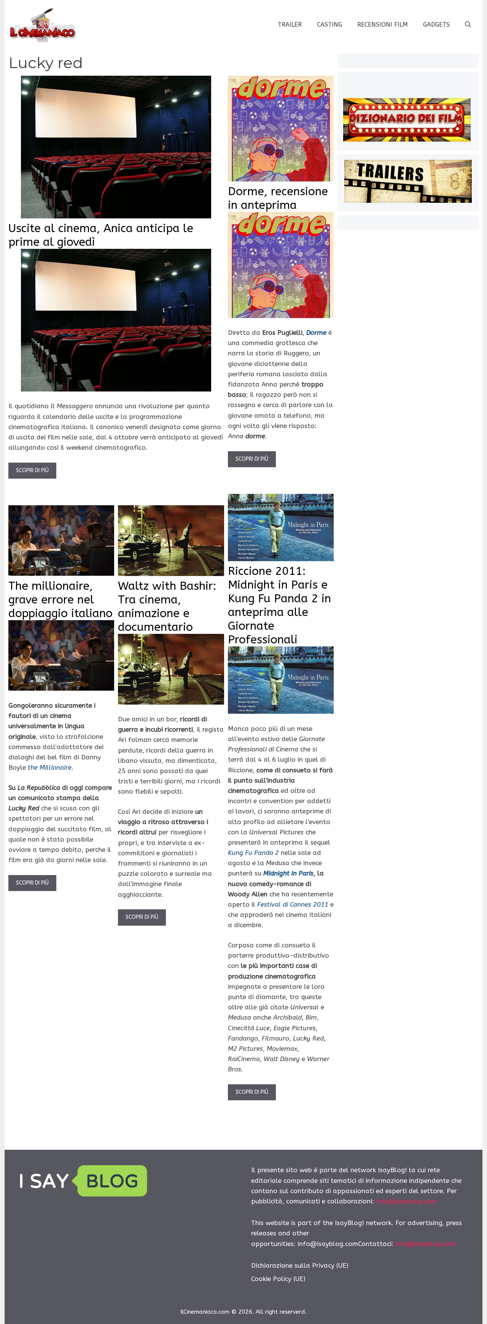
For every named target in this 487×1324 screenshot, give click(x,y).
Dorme (316, 332)
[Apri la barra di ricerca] (468, 24)
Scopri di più (32, 470)
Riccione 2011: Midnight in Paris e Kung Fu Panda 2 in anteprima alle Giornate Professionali (279, 605)
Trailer (290, 24)
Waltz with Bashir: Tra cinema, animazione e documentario (167, 606)
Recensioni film (382, 24)
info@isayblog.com (406, 1201)
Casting (329, 24)
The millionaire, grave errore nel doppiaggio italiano (60, 599)
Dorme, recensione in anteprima (278, 198)
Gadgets (436, 24)
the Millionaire (50, 767)
